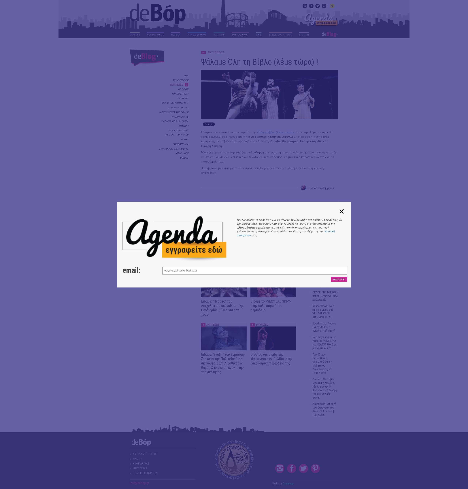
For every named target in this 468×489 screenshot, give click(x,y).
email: (131, 270)
